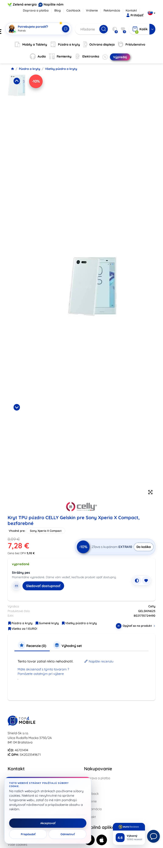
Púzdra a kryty (29, 69)
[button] (17, 108)
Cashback (73, 10)
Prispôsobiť (28, 834)
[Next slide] (17, 407)
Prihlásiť (137, 15)
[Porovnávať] (137, 580)
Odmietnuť (67, 834)
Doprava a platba (36, 10)
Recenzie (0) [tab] (35, 646)
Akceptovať (47, 823)
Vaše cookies (17, 844)
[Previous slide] (17, 81)
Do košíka (143, 547)
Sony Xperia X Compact (46, 530)
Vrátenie (92, 10)
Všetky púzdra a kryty (61, 69)
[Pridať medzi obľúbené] (146, 580)
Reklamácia (112, 10)
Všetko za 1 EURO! (24, 629)
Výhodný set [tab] (71, 646)
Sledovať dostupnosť (43, 586)
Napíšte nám (53, 4)
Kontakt (131, 10)
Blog (57, 10)
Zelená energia (25, 4)
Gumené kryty (49, 623)
